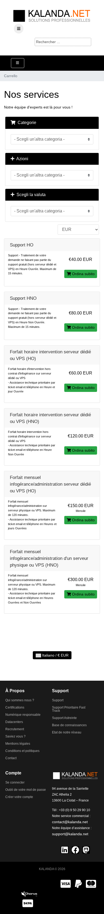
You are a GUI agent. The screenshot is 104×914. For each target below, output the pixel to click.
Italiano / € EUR (55, 655)
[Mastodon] (86, 850)
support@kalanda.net (70, 834)
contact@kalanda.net (70, 822)
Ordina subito (83, 274)
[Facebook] (75, 850)
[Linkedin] (65, 850)
